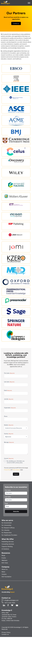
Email (8, 390)
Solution (8, 425)
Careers (4, 574)
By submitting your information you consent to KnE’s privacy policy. (15, 461)
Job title (8, 399)
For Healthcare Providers (9, 535)
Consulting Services (8, 544)
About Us (4, 569)
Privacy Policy (7, 469)
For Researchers (7, 532)
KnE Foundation (6, 576)
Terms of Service (16, 469)
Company (5, 567)
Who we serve (7, 520)
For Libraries (5, 530)
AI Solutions (5, 549)
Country (8, 433)
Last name (9, 382)
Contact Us (5, 634)
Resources (6, 553)
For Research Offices (8, 528)
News (3, 572)
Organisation (10, 407)
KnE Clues (5, 563)
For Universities (6, 525)
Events (4, 558)
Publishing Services (8, 541)
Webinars (4, 560)
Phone (5, 416)
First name (9, 373)
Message (9, 442)
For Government (7, 523)
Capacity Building (7, 546)
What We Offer (8, 539)
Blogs (3, 555)
